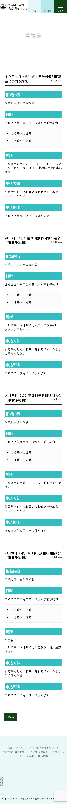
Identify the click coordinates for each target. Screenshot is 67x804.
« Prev (10, 717)
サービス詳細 (26, 756)
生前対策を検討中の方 (14, 752)
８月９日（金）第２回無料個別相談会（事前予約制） (33, 397)
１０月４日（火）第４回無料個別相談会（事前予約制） (33, 79)
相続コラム (58, 752)
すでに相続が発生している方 (43, 747)
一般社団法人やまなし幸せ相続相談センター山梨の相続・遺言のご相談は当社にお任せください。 (33, 792)
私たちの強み (15, 747)
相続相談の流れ (39, 752)
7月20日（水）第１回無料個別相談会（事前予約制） (33, 555)
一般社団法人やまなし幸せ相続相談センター (22, 6)
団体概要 (43, 756)
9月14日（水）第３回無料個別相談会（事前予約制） (32, 240)
